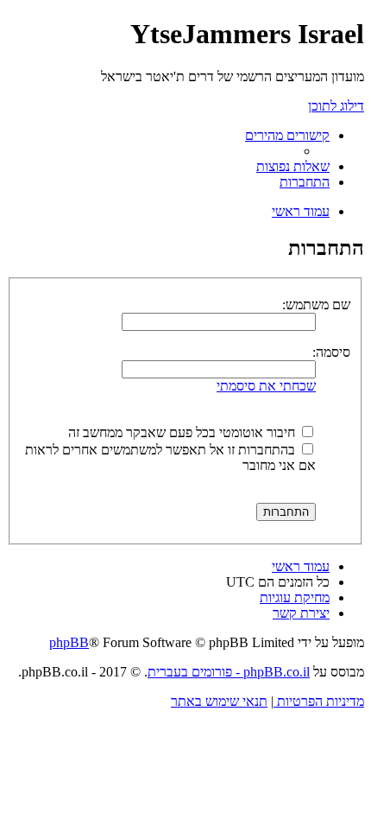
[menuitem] (293, 166)
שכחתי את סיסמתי (266, 385)
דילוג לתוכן (336, 105)
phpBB (69, 642)
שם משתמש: (316, 304)
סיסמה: (331, 352)
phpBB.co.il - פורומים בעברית (229, 671)
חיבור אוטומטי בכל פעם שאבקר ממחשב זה (183, 432)
